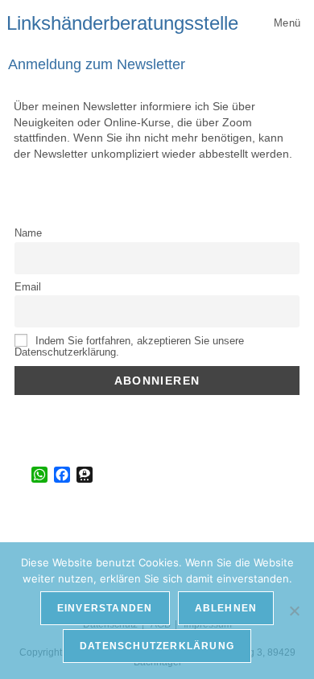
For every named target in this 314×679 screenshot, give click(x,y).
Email (27, 287)
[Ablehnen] (294, 611)
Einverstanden (105, 608)
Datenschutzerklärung (157, 646)
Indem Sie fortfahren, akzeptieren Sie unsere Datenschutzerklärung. (129, 346)
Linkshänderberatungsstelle (122, 23)
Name (28, 233)
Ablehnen (226, 608)
